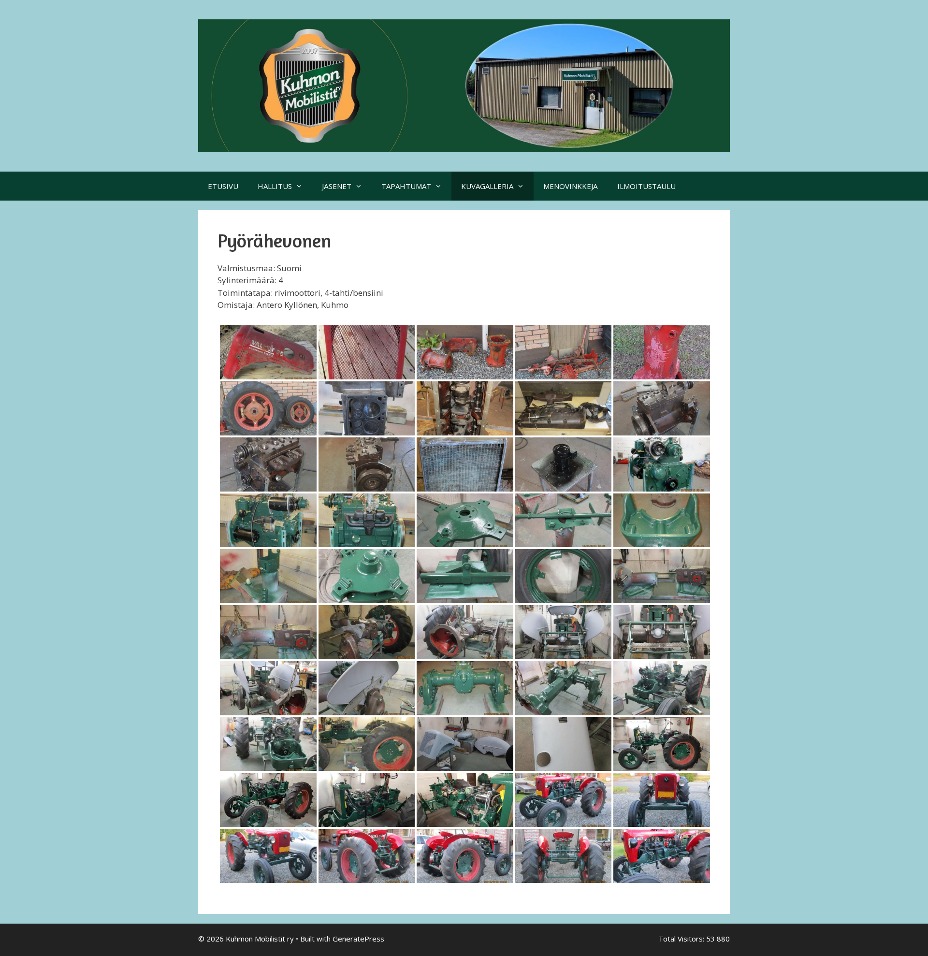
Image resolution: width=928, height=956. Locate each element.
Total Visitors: (682, 938)
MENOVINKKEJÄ (570, 186)
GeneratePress (358, 938)
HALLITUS (275, 186)
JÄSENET (336, 186)
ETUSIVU (223, 186)
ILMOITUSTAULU (646, 186)
